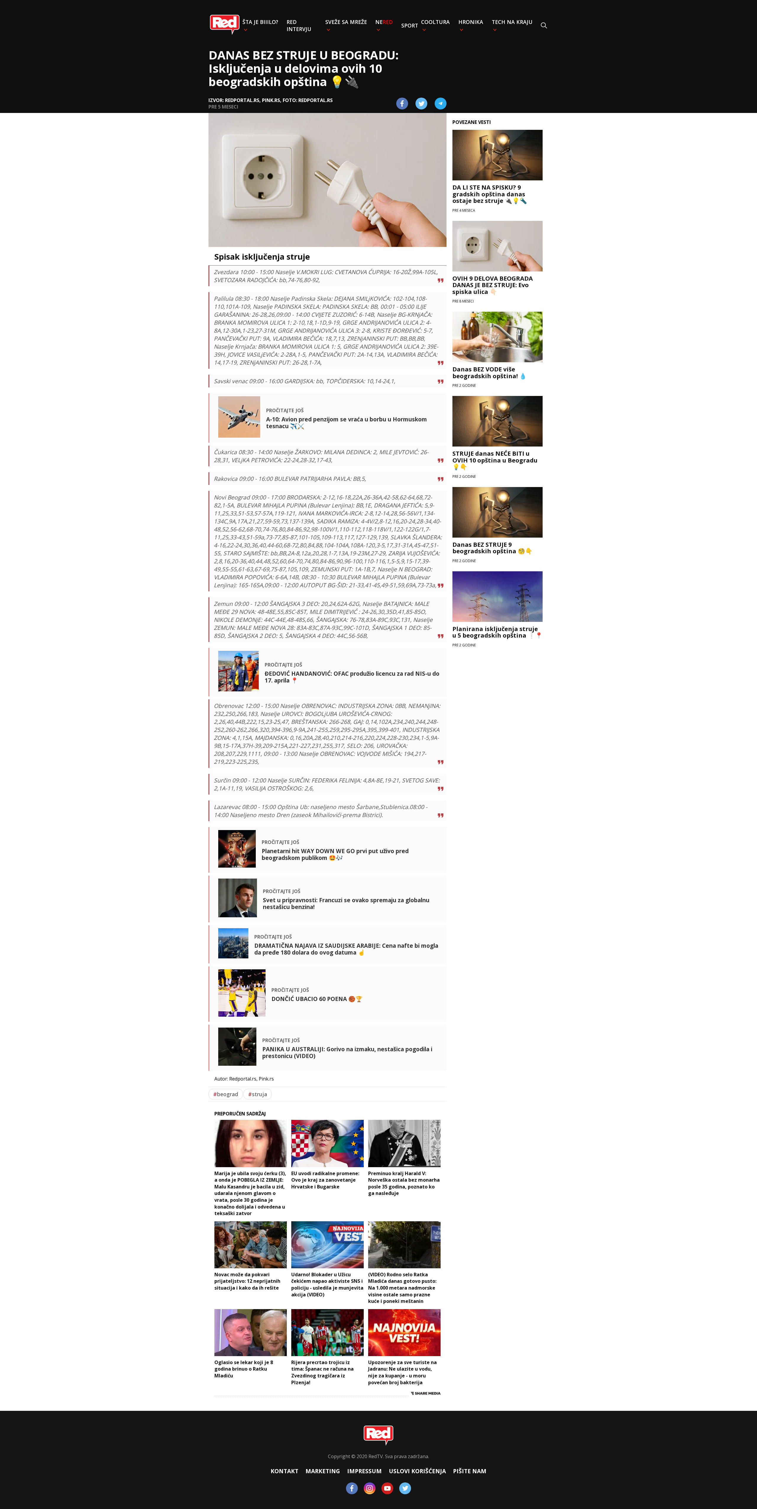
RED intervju (299, 25)
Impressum (364, 1471)
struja (257, 1094)
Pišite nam (469, 1471)
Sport (409, 25)
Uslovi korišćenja (417, 1471)
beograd (225, 1094)
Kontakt (284, 1471)
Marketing (322, 1471)
